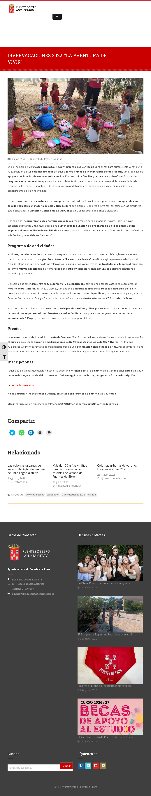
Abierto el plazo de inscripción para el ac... (105, 685)
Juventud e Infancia (42, 159)
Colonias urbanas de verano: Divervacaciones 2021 (117, 467)
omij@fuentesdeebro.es (80, 375)
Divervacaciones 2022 (73, 494)
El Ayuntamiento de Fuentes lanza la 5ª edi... (106, 737)
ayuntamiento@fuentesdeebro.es (36, 593)
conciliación (53, 494)
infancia (91, 494)
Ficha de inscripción (23, 385)
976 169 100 (28, 588)
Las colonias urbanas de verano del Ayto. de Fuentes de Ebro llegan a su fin (26, 469)
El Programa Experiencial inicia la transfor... (107, 634)
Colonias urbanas (35, 494)
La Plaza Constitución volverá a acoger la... (105, 583)
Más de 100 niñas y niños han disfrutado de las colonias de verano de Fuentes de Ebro (69, 471)
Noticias (57, 159)
